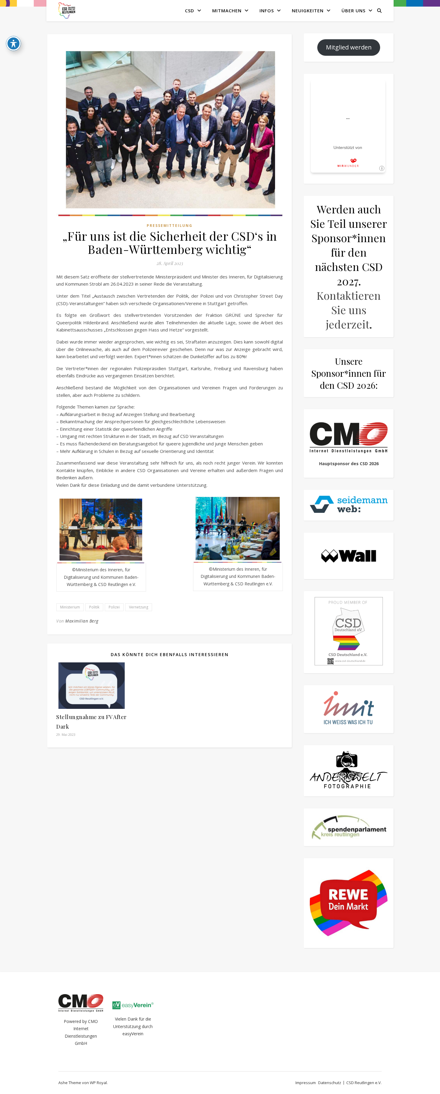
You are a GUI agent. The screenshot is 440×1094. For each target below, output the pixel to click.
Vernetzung (138, 607)
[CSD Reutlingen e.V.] (66, 10)
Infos (267, 10)
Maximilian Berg (81, 621)
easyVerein (132, 1033)
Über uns (353, 10)
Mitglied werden (349, 47)
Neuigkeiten (308, 10)
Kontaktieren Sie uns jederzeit (349, 309)
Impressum (305, 1082)
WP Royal (98, 1082)
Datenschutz (329, 1082)
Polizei (114, 607)
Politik (94, 607)
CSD (189, 10)
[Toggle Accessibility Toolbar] (13, 43)
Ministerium (70, 607)
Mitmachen (227, 10)
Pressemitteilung (169, 225)
